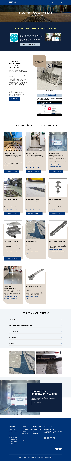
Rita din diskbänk (39, 7)
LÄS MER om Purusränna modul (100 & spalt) (12, 296)
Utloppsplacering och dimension (20, 326)
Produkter (30, 7)
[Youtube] (54, 438)
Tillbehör (12, 338)
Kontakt (60, 7)
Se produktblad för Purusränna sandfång (33, 298)
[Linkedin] (51, 438)
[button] (46, 2)
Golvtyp (12, 320)
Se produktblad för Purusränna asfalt (33, 253)
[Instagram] (48, 438)
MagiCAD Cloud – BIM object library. (26, 35)
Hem (27, 15)
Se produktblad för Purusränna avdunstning (57, 251)
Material (12, 344)
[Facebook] (45, 438)
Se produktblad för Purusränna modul (11, 298)
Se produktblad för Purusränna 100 (10, 167)
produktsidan (11, 95)
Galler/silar (13, 332)
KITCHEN (55, 7)
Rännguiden (48, 7)
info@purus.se (49, 457)
